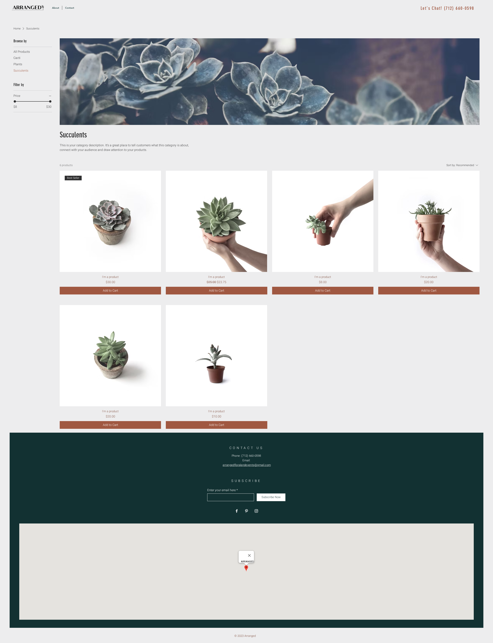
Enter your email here (221, 490)
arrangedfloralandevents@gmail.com (247, 465)
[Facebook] (236, 511)
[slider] (15, 101)
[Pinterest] (246, 511)
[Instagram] (256, 511)
